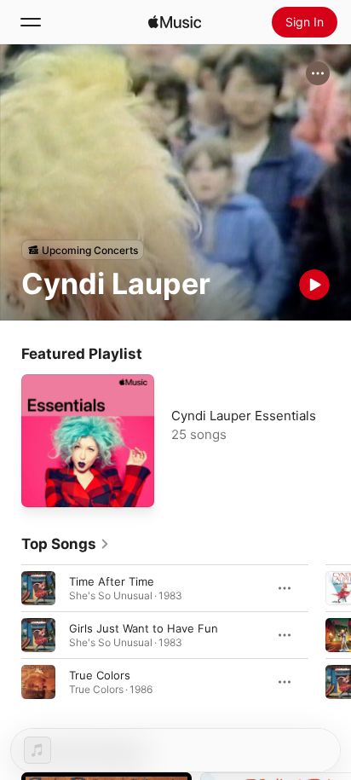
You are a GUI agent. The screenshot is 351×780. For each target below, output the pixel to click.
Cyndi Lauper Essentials (243, 415)
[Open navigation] (30, 22)
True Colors (99, 675)
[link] (65, 543)
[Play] (314, 284)
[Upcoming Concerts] (82, 250)
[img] (174, 22)
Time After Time (111, 581)
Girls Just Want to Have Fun (143, 628)
